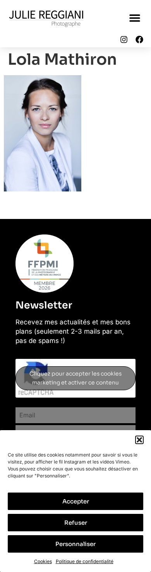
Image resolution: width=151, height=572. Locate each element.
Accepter (75, 501)
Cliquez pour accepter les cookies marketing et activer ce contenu (75, 378)
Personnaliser (75, 544)
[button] (139, 440)
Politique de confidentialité (84, 561)
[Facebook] (139, 39)
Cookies (43, 561)
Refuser (75, 522)
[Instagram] (124, 39)
